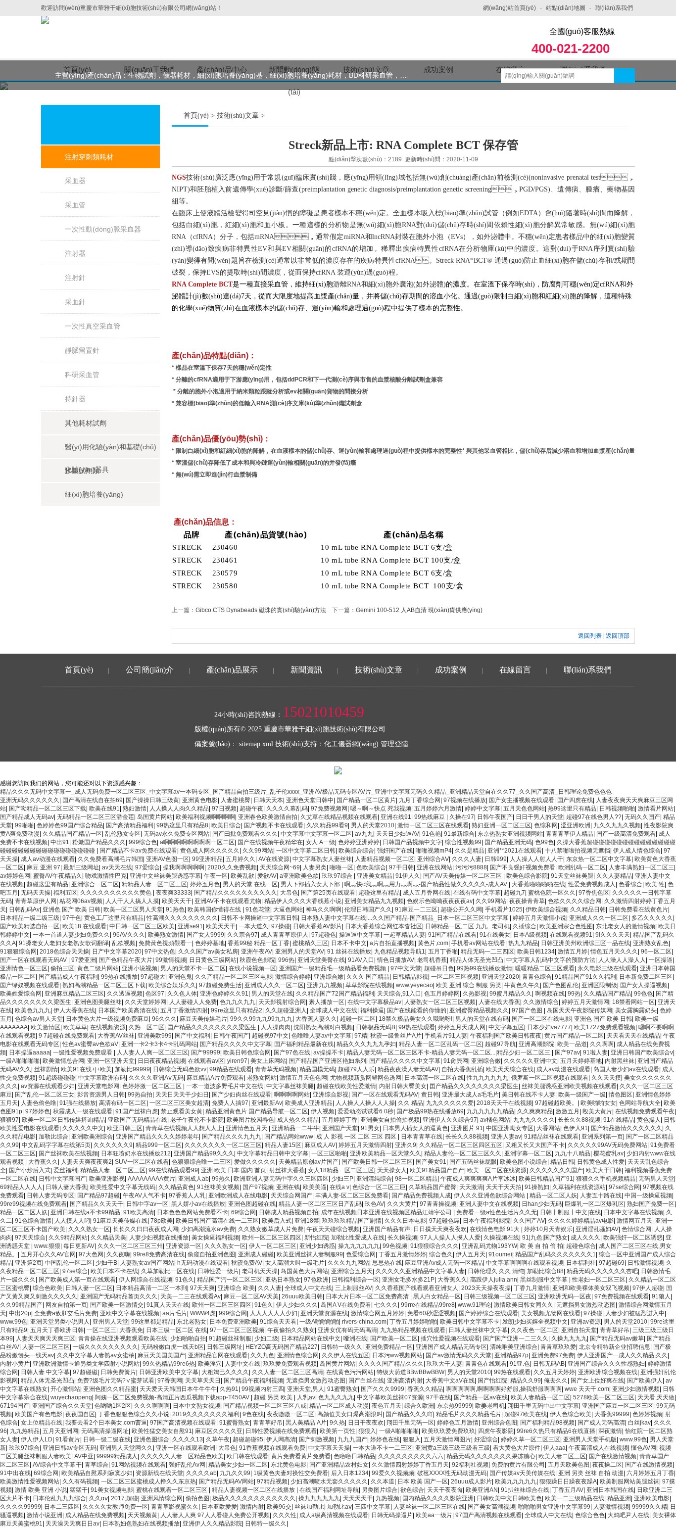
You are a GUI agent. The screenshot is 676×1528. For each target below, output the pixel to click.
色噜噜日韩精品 (354, 1456)
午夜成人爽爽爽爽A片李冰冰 (478, 1178)
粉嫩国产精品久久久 (99, 842)
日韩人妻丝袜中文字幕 (478, 1330)
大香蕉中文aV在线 (450, 1380)
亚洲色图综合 (151, 1439)
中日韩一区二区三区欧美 (142, 926)
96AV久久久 (129, 934)
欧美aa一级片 (434, 1515)
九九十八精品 (572, 1153)
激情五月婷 (572, 951)
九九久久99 (235, 1473)
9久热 (337, 1422)
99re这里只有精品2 (236, 1010)
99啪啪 (24, 825)
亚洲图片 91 (467, 1128)
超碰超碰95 (248, 1439)
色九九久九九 (237, 1002)
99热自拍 (140, 1094)
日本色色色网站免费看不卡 (192, 1212)
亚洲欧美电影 (652, 1498)
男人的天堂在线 (272, 993)
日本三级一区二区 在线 (176, 1330)
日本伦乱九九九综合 (59, 1498)
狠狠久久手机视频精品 (605, 1178)
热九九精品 (523, 943)
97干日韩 (401, 867)
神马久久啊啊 (323, 909)
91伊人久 (407, 875)
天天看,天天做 (656, 1397)
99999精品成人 (117, 1456)
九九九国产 (352, 1439)
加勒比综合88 (545, 1271)
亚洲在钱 (288, 1187)
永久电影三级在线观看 (607, 968)
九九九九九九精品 (490, 1111)
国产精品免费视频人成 (421, 1195)
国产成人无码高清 (601, 1422)
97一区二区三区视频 (237, 1330)
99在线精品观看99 (173, 1170)
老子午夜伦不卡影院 (197, 1119)
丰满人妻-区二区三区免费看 (351, 1195)
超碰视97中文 (270, 1035)
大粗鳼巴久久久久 (225, 1372)
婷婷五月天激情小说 (539, 917)
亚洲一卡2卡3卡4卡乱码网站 (159, 1044)
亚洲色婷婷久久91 (224, 993)
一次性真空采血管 (92, 326)
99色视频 (395, 1245)
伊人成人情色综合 (637, 850)
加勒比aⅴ (339, 1506)
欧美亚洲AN (482, 1489)
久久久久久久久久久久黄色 (116, 892)
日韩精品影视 (410, 976)
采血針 (75, 302)
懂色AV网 (643, 1447)
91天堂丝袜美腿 (572, 875)
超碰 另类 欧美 (274, 1397)
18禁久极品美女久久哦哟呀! (415, 1018)
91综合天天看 (278, 1321)
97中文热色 (160, 951)
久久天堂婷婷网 (145, 1002)
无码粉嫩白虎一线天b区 (172, 1346)
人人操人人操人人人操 (365, 1102)
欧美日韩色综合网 (247, 1052)
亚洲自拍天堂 (579, 1330)
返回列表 (590, 635)
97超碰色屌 (444, 1220)
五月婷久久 (240, 859)
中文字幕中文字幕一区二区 (316, 833)
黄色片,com (433, 943)
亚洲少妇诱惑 (317, 1245)
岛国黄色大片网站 (304, 1271)
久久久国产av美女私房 (208, 951)
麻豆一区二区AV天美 (251, 1296)
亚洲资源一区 (183, 1245)
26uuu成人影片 (471, 1481)
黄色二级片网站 (98, 968)
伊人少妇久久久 (297, 1304)
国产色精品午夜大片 (125, 959)
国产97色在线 (292, 1052)
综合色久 (441, 1254)
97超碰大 (153, 976)
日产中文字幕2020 (117, 951)
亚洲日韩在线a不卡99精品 (85, 1212)
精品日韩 (562, 1161)
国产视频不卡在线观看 (273, 825)
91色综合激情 (33, 1220)
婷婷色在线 (385, 1439)
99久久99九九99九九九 (261, 1018)
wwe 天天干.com (587, 1388)
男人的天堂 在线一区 (250, 884)
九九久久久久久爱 (450, 1102)
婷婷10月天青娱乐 (548, 1229)
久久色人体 (182, 993)
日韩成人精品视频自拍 (288, 1212)
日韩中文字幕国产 (62, 1178)
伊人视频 (323, 1111)
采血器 (75, 181)
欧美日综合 (226, 825)
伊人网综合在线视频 (145, 1279)
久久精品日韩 (588, 909)
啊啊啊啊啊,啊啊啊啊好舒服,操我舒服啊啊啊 (504, 1388)
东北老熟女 (191, 1321)
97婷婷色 (37, 1111)
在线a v (339, 1187)
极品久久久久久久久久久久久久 (253, 1498)
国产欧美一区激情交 (117, 1304)
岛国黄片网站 (155, 816)
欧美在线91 (104, 808)
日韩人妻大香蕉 (66, 1187)
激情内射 (252, 1506)
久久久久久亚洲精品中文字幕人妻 (420, 1271)
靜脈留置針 (82, 350)
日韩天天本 (268, 800)
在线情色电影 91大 (495, 1229)
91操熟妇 (537, 1187)
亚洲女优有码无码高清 (347, 1330)
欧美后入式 (276, 1220)
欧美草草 (75, 1027)
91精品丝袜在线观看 (551, 1136)
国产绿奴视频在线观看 (29, 985)
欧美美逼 (315, 1187)
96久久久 (164, 1018)
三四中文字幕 (372, 1506)
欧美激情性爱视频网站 (29, 1481)
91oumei (500, 1254)
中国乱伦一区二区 (69, 1262)
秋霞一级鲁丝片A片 (396, 1035)
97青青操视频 (438, 1203)
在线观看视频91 (571, 934)
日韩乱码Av (24, 909)
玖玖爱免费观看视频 (290, 1363)
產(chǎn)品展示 (232, 670)
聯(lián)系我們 (614, 7)
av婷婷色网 (15, 875)
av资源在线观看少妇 (48, 1086)
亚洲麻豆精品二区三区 (74, 993)
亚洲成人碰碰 (256, 1254)
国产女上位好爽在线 (597, 1380)
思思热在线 (387, 1262)
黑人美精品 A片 (306, 1422)
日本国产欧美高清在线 (127, 1010)
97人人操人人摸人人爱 (450, 1237)
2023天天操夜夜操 (486, 1288)
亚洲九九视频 (324, 985)
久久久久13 (187, 1439)
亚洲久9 (405, 1145)
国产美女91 (431, 1161)
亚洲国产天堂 (340, 1128)
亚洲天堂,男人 (305, 1388)
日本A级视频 (530, 934)
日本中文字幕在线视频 (633, 1212)
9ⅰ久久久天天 (612, 934)
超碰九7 (514, 892)
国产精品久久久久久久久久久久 (235, 892)
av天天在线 (117, 867)
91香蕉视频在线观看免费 (272, 1447)
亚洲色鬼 (180, 976)
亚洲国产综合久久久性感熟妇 (606, 1363)
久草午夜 (218, 1439)
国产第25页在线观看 (328, 892)
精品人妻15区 (283, 1145)
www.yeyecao (414, 985)
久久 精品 (410, 1102)
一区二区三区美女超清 (179, 1102)
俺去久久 (556, 1380)
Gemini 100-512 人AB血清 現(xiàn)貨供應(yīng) (419, 610)
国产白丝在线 (366, 1380)
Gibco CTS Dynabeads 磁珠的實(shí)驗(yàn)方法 (260, 610)
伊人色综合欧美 (570, 1414)
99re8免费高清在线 (159, 1254)
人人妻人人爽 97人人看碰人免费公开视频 (215, 1515)
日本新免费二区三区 (646, 976)
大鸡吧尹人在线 (628, 1515)
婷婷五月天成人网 (461, 1027)
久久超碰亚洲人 (286, 1010)
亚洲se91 (190, 926)
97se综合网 (624, 1187)
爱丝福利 (65, 1170)
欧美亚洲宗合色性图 (566, 926)
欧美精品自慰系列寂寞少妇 (97, 1473)
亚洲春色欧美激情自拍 (267, 816)
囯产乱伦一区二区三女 (44, 1094)
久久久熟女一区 (89, 1229)
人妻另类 (315, 867)
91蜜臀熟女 (342, 1388)
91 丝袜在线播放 (349, 951)
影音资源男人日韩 (101, 1094)
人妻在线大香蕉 (499, 1002)
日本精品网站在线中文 (310, 1338)
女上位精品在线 (41, 1422)
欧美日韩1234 (536, 951)
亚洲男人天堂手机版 (590, 1439)
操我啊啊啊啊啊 (183, 867)
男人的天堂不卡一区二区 (193, 968)
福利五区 (65, 892)
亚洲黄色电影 (200, 800)
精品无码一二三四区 (487, 951)
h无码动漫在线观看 (202, 1262)
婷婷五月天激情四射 (365, 1145)
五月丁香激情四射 (184, 1010)
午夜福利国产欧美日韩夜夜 (505, 1035)
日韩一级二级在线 (107, 1439)
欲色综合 (412, 1489)
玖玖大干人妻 (444, 1363)
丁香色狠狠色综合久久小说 (133, 1414)
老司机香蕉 (432, 959)
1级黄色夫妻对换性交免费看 (290, 1473)
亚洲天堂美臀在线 (321, 959)
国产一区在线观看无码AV (34, 959)
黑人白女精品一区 (437, 1296)
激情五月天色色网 (303, 1077)
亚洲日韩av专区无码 (70, 1447)
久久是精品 (469, 850)
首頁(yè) (196, 115)
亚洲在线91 (396, 816)
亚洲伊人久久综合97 (450, 1119)
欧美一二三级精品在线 (574, 1498)
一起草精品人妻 (404, 934)
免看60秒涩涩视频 (431, 1313)
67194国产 (14, 1405)
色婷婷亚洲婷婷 (359, 842)
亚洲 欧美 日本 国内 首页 (233, 1170)
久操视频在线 (501, 1237)
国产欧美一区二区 (394, 1338)
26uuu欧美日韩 (302, 1296)
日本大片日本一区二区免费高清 (368, 1296)
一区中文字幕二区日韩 (306, 850)
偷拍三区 (62, 968)
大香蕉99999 (611, 1414)
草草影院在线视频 (369, 985)
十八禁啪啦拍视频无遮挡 (577, 850)
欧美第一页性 (337, 1431)
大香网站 (548, 1128)
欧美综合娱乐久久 (172, 985)
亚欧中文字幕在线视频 (129, 1313)
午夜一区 (216, 875)
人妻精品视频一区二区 (384, 859)
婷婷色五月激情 (458, 1422)
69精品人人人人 (21, 1187)
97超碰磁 (85, 1372)
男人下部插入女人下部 (311, 884)
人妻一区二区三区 (46, 1346)
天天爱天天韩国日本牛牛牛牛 (178, 1388)
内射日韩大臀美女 (403, 1086)
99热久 (221, 1178)
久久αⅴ (98, 1498)
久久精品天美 (108, 1237)
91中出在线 (15, 1473)
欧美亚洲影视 (107, 1178)
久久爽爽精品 (535, 1111)
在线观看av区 (206, 1060)
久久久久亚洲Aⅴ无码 (156, 1077)
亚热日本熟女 (283, 1279)
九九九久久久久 (534, 1119)
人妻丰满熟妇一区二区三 (641, 867)
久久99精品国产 (21, 1304)
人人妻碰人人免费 (193, 1002)
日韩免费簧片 (118, 1372)
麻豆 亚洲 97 (43, 867)
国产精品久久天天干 (96, 1203)
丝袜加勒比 (309, 1506)
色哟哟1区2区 (113, 1405)
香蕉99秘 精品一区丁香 (259, 943)
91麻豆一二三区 (416, 909)
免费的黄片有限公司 (518, 1464)
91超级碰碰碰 (57, 1077)
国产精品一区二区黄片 (366, 800)
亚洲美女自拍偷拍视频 (390, 1119)
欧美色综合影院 (527, 875)
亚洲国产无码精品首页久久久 (118, 1296)
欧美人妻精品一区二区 (540, 1397)
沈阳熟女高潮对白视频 (323, 1027)
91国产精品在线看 (452, 934)
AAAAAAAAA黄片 (151, 1178)
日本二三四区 (62, 1506)
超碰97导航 (500, 1044)
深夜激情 (610, 1431)
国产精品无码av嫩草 (617, 1338)
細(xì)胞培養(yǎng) (94, 494)
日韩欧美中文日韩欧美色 (509, 1498)
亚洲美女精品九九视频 (374, 901)
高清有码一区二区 (122, 1102)
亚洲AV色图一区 (167, 859)
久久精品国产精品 (607, 993)
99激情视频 (170, 959)
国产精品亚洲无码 (508, 842)
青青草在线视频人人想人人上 (184, 1128)
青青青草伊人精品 (569, 833)
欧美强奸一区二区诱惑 (633, 1237)
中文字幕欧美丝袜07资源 (390, 1397)
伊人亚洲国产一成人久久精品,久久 (622, 1355)
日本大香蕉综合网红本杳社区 (383, 926)
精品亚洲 (619, 1498)
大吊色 (289, 892)
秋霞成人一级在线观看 (82, 1111)
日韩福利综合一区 (355, 1279)
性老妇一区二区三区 (599, 1279)
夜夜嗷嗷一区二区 (290, 1414)
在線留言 (515, 670)
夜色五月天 (386, 1405)
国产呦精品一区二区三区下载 (47, 808)
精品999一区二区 (159, 1145)
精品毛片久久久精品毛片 (468, 1414)
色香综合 (630, 884)
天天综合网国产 (291, 1195)
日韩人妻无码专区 (50, 1195)
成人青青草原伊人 (284, 934)
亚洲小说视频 (139, 968)
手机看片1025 (504, 909)
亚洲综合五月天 (352, 1271)
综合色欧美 (47, 1288)
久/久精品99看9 (327, 825)
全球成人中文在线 (333, 1010)
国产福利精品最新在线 (304, 1044)
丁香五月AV (567, 1489)
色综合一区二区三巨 (379, 1187)
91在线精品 (618, 1119)
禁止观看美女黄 (181, 1111)
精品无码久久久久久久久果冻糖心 (490, 1456)
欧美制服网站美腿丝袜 (629, 1481)
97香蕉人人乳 (187, 1195)
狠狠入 (367, 1431)
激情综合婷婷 (293, 976)
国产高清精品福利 (129, 825)
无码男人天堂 (656, 1178)
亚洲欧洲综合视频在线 (607, 1372)
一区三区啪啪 (329, 1153)
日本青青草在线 (421, 1136)
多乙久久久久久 (652, 917)
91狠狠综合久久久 (434, 1245)
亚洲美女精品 (374, 875)
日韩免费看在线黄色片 (638, 909)
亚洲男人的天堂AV (299, 951)
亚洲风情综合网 (162, 1498)
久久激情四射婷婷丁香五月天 (410, 1464)
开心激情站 (65, 1388)
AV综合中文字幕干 (57, 1464)
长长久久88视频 (579, 1119)
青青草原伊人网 (35, 901)
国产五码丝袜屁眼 (473, 1161)
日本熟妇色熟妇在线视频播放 (141, 1523)
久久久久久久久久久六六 (410, 1456)
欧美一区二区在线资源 (497, 1170)
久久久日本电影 (405, 1220)
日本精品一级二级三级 (29, 917)
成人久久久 (585, 1237)
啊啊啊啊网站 (292, 1094)
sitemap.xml (256, 744)
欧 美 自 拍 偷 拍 (541, 1245)
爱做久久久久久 (255, 1161)
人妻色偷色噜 (38, 1102)
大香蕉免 (131, 1330)
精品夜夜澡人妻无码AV (408, 1069)
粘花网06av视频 (80, 901)
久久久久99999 (20, 1506)
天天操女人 (392, 1170)
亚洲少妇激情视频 (636, 1388)
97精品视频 (272, 1481)
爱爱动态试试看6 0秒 (365, 1111)
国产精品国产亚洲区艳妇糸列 (327, 1060)
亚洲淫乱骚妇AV (597, 1229)
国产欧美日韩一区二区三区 (377, 1161)
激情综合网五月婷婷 (377, 1313)
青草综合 (96, 1464)
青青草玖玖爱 (558, 1346)
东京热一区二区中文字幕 (598, 859)
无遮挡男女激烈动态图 (586, 1304)
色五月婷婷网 (442, 993)
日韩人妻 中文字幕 (45, 1372)
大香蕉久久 (43, 1161)
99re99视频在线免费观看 (33, 1203)
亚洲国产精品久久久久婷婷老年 (157, 1136)
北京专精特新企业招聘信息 (614, 1346)
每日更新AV (79, 1245)
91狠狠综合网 (18, 951)
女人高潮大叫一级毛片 (295, 1262)
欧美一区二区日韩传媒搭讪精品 (63, 1119)
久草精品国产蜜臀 (432, 1187)
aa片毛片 (174, 1313)
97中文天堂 (405, 968)
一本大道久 (253, 926)
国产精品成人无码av (27, 816)
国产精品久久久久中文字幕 (235, 1044)
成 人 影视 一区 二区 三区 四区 (357, 1136)
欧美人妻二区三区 (562, 1456)
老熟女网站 (262, 1077)
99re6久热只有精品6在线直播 (556, 1431)
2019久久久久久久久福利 (206, 1414)
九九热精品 (25, 1431)
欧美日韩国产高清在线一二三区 (217, 1220)
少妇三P (342, 1178)
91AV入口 (361, 959)
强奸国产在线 (395, 850)
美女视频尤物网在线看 (550, 1313)
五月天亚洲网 (60, 1431)
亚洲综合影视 (330, 1094)
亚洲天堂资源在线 (324, 1313)
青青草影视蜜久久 (174, 1506)
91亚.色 (520, 1363)
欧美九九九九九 (515, 1481)
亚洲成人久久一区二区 (598, 917)
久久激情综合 (541, 1002)
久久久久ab (201, 1473)
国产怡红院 (492, 1380)
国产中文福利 (192, 1035)
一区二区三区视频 (455, 976)
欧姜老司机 (490, 1405)
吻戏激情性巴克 (106, 875)
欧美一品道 (572, 1044)
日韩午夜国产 (495, 816)
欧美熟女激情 (166, 934)
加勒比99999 (132, 1069)
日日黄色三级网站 (213, 959)
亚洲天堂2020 (500, 976)
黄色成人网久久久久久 (210, 850)
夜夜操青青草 (527, 901)
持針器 (75, 399)
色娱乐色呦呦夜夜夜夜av (440, 901)
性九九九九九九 (487, 1077)
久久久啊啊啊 (152, 1405)
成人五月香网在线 (426, 892)
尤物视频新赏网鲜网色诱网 (365, 1077)
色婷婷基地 (210, 943)
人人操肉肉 (275, 1027)
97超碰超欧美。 (556, 1102)
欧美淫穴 (210, 1363)
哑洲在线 (355, 1338)
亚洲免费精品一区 (389, 1346)
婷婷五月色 (205, 884)
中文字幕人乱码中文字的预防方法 (550, 959)
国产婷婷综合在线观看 (488, 1313)
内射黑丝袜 (619, 1060)
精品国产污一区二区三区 (229, 1279)
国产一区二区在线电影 (541, 1018)
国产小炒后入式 (29, 1170)
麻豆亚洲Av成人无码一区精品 (444, 1262)
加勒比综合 (53, 1136)
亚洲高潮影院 (536, 1044)
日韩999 (495, 859)
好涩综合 (486, 1439)
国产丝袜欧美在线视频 (68, 1153)
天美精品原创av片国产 (308, 1161)
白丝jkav (639, 1422)
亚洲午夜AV (256, 951)
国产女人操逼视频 (644, 985)
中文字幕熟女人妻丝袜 (322, 859)
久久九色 (262, 1355)
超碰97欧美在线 (525, 1414)
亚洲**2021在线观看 (514, 850)
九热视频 (387, 1498)
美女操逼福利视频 (215, 1237)
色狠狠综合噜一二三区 (201, 1161)
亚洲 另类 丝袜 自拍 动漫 (591, 1473)
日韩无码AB (549, 1363)
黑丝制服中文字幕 (544, 1279)
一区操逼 (661, 959)
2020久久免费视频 (232, 867)
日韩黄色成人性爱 (601, 1161)
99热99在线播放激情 (484, 968)
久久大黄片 (402, 1203)
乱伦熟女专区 (123, 833)
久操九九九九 (569, 1338)
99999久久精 (649, 1506)
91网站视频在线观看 (138, 1464)
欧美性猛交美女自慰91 (162, 1431)
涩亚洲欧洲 (575, 825)
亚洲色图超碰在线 (252, 1203)
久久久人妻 (467, 859)
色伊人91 (575, 1128)
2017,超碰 (124, 1498)
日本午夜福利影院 (486, 1220)
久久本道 (382, 1481)
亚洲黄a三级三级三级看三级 (452, 1447)
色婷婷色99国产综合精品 (70, 825)
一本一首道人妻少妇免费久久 (71, 934)
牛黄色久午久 (522, 985)
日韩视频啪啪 (617, 808)
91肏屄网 (455, 1060)
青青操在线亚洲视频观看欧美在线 (122, 1338)
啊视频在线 (550, 993)
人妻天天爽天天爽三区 (45, 1338)
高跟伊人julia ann (493, 1279)
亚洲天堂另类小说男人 (60, 1321)
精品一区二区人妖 (553, 1195)
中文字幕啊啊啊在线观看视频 (524, 1262)
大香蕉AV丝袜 (116, 1035)
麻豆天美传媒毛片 (203, 1018)
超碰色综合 (581, 1245)
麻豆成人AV (320, 1145)
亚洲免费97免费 (552, 1355)
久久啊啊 (602, 1044)
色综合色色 (590, 1515)
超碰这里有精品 (47, 884)
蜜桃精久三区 (310, 943)
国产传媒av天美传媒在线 (522, 1473)
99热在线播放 (119, 976)
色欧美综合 (371, 867)
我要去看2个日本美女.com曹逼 (106, 1422)
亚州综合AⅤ (433, 859)
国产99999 (205, 1052)
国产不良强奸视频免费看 (522, 867)
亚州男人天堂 (110, 1321)
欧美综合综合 (356, 850)
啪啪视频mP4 (434, 850)
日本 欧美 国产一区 (422, 1481)
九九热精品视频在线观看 (412, 1330)
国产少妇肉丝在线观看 (241, 1094)
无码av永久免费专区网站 (176, 833)
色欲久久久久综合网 (574, 901)
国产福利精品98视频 (547, 1422)
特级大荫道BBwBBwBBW (410, 1372)
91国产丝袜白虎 (136, 1111)
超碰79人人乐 (356, 1069)
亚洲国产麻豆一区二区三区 (617, 1405)
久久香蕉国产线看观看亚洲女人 (416, 1288)
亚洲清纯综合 (374, 1178)
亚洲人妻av (506, 1136)
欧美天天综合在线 (509, 1069)
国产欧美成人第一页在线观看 (77, 1279)
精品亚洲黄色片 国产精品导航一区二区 (256, 1111)
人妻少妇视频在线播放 (159, 1237)
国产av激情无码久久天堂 (458, 1355)
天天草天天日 (203, 1380)
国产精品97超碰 (98, 1195)
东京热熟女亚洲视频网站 (510, 833)
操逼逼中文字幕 (360, 934)
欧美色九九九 (32, 1010)
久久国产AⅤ (529, 1220)
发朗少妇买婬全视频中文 (535, 1321)
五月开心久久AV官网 (48, 1254)
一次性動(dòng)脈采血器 (103, 229)
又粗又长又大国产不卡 (535, 1145)
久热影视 (474, 993)
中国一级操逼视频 (648, 1195)
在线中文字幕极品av (374, 1002)
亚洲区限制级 (599, 985)
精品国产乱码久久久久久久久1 (555, 1254)
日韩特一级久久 (341, 1346)
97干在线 (438, 1397)
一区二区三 (101, 1330)
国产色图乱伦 (561, 985)
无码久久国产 (642, 816)
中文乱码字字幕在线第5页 (56, 1145)
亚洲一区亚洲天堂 (111, 1060)
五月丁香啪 (443, 951)
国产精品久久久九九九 (231, 1136)
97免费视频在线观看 (621, 1296)
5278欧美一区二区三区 (603, 1397)
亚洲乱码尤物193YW (489, 1245)
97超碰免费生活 (220, 985)
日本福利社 (581, 1262)
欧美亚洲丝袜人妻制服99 (310, 1254)
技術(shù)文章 (238, 115)
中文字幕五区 (506, 1027)
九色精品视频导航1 (399, 951)
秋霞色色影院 (257, 959)
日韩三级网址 (224, 1346)
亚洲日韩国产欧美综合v (642, 1052)
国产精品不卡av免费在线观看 (138, 850)
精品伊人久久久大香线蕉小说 (302, 901)
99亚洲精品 (207, 859)
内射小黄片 (15, 1363)
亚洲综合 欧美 (236, 1288)
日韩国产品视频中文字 (412, 842)
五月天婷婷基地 (581, 1060)
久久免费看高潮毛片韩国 (110, 859)
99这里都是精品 (152, 1321)
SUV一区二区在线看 (142, 1161)
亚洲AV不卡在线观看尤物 (227, 901)
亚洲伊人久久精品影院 (212, 1523)
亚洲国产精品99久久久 (204, 1153)
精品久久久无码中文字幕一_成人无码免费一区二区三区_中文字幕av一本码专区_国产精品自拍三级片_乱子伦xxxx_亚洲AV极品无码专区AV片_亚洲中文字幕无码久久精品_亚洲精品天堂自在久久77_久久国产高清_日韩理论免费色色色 (306, 791)
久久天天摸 (606, 1077)
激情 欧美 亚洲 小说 (41, 1489)
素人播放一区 (326, 1002)
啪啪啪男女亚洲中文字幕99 (554, 1506)
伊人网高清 (281, 1439)
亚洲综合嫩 (328, 976)
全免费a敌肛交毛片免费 (65, 1313)
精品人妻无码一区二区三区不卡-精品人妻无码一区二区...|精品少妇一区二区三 (449, 1052)
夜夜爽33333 (173, 892)
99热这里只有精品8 (182, 825)
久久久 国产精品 (367, 976)
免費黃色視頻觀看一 (165, 943)
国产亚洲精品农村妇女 (339, 1464)
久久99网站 (257, 850)
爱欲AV (267, 875)
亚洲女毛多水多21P (408, 1279)
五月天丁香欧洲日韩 (57, 1330)
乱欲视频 (124, 943)
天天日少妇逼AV (397, 833)
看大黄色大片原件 (516, 1447)
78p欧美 (161, 1220)
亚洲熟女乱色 (651, 943)
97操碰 (280, 926)
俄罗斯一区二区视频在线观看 (549, 1077)
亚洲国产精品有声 (386, 1229)
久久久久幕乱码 (287, 808)
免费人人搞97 (230, 1102)
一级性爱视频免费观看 (83, 1052)
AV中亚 (84, 1456)
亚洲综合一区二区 (95, 884)
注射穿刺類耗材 (89, 157)
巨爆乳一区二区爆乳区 (594, 1203)
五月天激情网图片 (447, 1439)
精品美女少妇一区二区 (238, 1464)
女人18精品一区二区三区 (341, 1170)
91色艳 (431, 833)
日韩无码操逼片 (392, 1515)
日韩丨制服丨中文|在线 (570, 1212)
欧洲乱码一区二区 (582, 867)
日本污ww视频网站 (397, 1355)
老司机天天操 (260, 1271)
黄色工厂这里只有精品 (114, 917)
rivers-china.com (364, 1321)
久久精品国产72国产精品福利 (335, 993)
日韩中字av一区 (147, 1203)
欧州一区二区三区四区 (271, 1237)
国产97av (567, 1052)
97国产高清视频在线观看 (183, 1422)
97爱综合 (147, 867)
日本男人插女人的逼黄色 (415, 1128)
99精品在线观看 (230, 1069)
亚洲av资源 (586, 1321)
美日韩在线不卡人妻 (528, 1094)
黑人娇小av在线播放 (198, 1203)
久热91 (229, 1388)
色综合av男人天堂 (39, 1018)
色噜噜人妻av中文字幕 (321, 1035)
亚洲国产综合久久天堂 (62, 1405)
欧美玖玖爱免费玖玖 (448, 1431)
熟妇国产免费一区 (651, 1203)
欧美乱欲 (242, 875)
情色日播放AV (395, 959)
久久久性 (284, 1515)
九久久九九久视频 (617, 825)
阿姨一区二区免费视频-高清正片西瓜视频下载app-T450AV (173, 1397)
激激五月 (567, 1111)
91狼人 (661, 1296)
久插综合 (524, 926)
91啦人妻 (595, 1052)
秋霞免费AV (246, 1262)
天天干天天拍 (504, 1187)
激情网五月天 (634, 1220)
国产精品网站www (288, 1136)
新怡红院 (316, 1237)
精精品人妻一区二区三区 (154, 884)
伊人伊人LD (36, 1439)
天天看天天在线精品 (633, 1035)
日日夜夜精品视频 (161, 1060)
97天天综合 (30, 1237)
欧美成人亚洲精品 (309, 1102)
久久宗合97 (242, 934)
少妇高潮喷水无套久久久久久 (329, 1481)
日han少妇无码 (542, 1203)
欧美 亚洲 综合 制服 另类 (468, 985)
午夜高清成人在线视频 (598, 1447)
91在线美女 (495, 934)
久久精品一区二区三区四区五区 (460, 1145)
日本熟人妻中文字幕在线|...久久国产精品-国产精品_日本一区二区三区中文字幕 (405, 917)
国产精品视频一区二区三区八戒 (264, 1405)
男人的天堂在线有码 (482, 1018)
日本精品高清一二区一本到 (151, 1288)
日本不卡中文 (349, 943)
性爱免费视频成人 (592, 884)
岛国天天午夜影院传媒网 (579, 1010)
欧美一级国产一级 (582, 1094)
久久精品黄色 (176, 1187)
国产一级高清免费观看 (626, 833)
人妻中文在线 (242, 1363)
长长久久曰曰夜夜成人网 (145, 1229)
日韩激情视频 (645, 1262)
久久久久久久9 (113, 1145)
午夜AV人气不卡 (144, 1195)
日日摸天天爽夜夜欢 (440, 1229)
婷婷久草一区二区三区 (530, 1439)
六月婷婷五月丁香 (650, 1473)
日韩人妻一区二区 (89, 1288)
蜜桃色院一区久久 (552, 892)
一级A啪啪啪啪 (20, 1060)
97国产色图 (528, 1010)
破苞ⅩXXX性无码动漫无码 (451, 1473)
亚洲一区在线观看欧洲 (185, 1447)
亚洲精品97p (511, 1355)
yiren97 (237, 1060)
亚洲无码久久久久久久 (29, 800)
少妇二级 (266, 1338)
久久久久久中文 (83, 1128)
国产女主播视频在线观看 (521, 800)
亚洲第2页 (28, 1262)
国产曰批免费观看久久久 (245, 833)
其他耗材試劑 (85, 423)
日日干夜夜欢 (366, 1422)
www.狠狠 (47, 1245)
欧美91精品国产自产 (437, 1170)
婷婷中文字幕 (482, 808)
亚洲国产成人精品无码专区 (451, 1346)
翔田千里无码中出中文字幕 (543, 1405)
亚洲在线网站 (434, 867)
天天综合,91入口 (399, 993)
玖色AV (374, 1203)
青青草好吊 (614, 1330)
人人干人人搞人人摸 (132, 901)
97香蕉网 (169, 1380)
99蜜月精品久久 (510, 993)
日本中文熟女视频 (196, 1405)
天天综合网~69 (280, 867)
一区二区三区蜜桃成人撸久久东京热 (148, 1481)
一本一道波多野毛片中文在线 (224, 1086)
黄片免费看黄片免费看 (301, 1456)
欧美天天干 (177, 901)
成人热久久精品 (298, 1119)
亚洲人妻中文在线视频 (489, 1203)
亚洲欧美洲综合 (92, 1136)
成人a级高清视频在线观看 (333, 1515)
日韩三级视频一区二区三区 (499, 1296)
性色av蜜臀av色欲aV (90, 1044)
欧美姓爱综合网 (21, 993)
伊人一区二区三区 (272, 1245)
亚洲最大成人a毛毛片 (470, 1094)
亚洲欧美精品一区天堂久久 (385, 1153)
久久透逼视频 (125, 993)
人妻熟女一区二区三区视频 (440, 1002)
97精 (360, 1035)
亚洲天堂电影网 (98, 1086)
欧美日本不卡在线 (114, 1271)
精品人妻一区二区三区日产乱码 (320, 1203)
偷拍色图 (197, 1498)
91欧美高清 (138, 1212)
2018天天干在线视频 (504, 1102)
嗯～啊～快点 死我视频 (380, 808)
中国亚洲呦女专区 (509, 1128)
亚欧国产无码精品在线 (137, 1119)
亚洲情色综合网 (298, 1355)
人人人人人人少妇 (273, 1313)
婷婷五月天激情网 (585, 1002)
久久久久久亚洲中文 (530, 1060)
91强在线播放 (77, 1102)
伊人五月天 (470, 1254)
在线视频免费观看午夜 (645, 1111)
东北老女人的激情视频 (625, 926)
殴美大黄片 (597, 1111)
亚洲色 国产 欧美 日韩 (71, 909)
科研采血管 (82, 375)
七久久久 (386, 1304)
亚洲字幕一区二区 (528, 1153)
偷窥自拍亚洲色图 (211, 1254)
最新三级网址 (81, 867)
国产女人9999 (205, 934)
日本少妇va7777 (549, 1027)
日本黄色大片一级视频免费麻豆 (107, 1018)
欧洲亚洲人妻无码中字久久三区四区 (281, 1178)
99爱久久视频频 (393, 1473)
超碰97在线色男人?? (594, 816)
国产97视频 (257, 1187)
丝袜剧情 (46, 1069)
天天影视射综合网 (282, 1002)
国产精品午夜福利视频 (253, 1380)
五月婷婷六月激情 (438, 808)
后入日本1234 (350, 1473)
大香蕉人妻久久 (316, 1018)
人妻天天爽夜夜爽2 (86, 1161)
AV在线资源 (274, 859)
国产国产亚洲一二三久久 (515, 1338)
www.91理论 (474, 1304)
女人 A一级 (320, 842)
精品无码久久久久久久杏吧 (602, 1271)
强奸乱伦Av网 (187, 1464)
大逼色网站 (288, 909)
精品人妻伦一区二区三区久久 (462, 1153)
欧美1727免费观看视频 (604, 1027)
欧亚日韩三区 (125, 1128)
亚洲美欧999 (155, 1035)
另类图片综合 (379, 1489)
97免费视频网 (329, 808)
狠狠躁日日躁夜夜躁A (568, 1481)
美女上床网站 (268, 1060)
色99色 (544, 842)
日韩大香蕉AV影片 (317, 926)
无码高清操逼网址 (105, 1431)
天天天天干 (358, 1498)
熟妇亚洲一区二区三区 (501, 825)
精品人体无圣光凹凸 (476, 959)
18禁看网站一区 (633, 1002)
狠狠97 (9, 1119)
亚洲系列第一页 (602, 1136)
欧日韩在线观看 (247, 1456)
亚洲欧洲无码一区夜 (564, 1296)
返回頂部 (617, 635)
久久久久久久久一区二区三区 (223, 1145)
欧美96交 (279, 1506)
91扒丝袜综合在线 (525, 1489)
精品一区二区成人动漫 (339, 1405)
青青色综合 (537, 976)
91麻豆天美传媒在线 (120, 1220)
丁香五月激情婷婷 (402, 1254)
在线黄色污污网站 (350, 1372)
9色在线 (253, 1414)
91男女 (370, 1128)
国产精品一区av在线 (481, 1397)
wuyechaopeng (71, 1397)
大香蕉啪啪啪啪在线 (538, 884)
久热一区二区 (146, 1027)
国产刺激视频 (317, 1439)
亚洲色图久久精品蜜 (110, 1388)
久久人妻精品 (614, 875)
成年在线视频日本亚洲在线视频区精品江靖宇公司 (387, 1212)
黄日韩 (430, 1094)
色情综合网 (636, 1229)
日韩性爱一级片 (218, 1271)
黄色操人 (649, 1119)
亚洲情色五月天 (247, 1128)
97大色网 (91, 1254)
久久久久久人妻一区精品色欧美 (182, 1456)
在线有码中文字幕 (477, 892)
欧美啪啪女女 (598, 1102)
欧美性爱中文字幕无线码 (122, 1187)
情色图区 (620, 1094)
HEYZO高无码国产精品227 (281, 1346)
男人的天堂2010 (372, 825)
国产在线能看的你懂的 (416, 1010)
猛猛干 (79, 1489)
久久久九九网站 (348, 1262)
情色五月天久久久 (614, 951)
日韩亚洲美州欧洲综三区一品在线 (585, 943)
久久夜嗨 (118, 1254)
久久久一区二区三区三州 (130, 1245)
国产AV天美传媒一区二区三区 (463, 875)
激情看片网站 (656, 808)
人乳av (306, 1397)
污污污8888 (471, 867)
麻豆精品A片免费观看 (215, 1077)
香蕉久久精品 (425, 1388)
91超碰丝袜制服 (230, 1338)
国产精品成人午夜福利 (68, 976)
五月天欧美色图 (568, 1464)
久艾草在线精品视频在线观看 (339, 816)
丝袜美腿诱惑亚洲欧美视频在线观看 (569, 1086)
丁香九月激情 (531, 1288)
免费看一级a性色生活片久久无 (496, 1212)
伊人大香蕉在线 (74, 1010)
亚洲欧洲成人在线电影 (238, 1195)
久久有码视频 (80, 1481)
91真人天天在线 (167, 1304)
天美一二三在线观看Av (190, 1296)
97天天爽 (202, 1288)
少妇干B (106, 1262)
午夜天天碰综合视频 (333, 1229)
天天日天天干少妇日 (182, 1094)
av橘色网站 (495, 1119)
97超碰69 (612, 1262)
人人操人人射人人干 (536, 859)
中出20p (20, 1313)
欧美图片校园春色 (250, 1119)
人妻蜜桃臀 (235, 800)
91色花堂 (257, 909)
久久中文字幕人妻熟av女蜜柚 (96, 1355)
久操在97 (461, 816)
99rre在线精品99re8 (428, 1304)
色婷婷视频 (647, 1414)
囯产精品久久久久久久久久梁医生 (212, 1027)
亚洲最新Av (266, 1102)
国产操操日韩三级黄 (152, 800)
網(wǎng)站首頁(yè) (509, 7)
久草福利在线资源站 (579, 1187)
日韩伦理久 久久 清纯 (496, 1271)
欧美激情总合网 (63, 1060)
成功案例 (451, 670)
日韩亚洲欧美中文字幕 (168, 1372)
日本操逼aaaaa (29, 1052)
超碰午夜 (251, 808)
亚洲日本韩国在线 (610, 1489)
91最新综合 (459, 833)
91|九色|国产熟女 (545, 1237)
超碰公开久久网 (461, 909)
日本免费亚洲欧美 (233, 1321)
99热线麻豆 (430, 816)
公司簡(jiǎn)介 (150, 670)
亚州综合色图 (499, 1422)
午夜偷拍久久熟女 (291, 1330)
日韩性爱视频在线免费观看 (281, 1431)
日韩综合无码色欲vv (179, 1069)
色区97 (154, 993)
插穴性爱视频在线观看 (450, 1338)
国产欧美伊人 (645, 1380)
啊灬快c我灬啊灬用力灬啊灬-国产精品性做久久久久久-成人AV (426, 884)
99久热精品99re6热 (169, 1363)
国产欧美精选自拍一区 (29, 926)
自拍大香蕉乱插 (462, 1069)
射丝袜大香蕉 (287, 1170)
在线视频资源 (108, 1027)
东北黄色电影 (288, 1464)
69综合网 (243, 1212)
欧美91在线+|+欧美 (86, 1069)
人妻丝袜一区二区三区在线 (429, 1506)
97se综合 (75, 1271)
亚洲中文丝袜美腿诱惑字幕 (165, 875)
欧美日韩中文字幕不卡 (469, 1321)
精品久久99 (525, 1380)
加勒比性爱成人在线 (358, 1237)
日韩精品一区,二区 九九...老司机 (467, 926)
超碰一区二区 (358, 1018)
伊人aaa (554, 1447)
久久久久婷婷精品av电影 (581, 1220)
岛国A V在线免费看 (346, 1304)
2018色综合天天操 (64, 951)
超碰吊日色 (439, 968)
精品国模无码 (317, 1069)
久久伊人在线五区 (345, 1355)
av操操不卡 (328, 1052)
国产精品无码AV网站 (226, 1481)
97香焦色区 (594, 892)
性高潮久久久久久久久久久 (182, 917)
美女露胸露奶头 (636, 1010)
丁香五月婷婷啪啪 (413, 1321)
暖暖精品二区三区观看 (545, 968)
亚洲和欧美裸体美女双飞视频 (590, 1288)
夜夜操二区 (607, 1464)
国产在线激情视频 (612, 1456)
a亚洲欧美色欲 (299, 875)
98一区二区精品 (416, 1178)
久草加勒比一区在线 (167, 1271)
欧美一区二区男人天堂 (133, 909)
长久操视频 (402, 1237)
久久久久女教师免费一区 (115, 1506)
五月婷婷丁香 (339, 1119)
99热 (574, 993)
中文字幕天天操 (329, 1447)
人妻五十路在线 (601, 1195)
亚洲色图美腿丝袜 (98, 1002)
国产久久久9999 (382, 1388)
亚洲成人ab (193, 1178)
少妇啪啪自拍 (188, 1338)
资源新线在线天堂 (159, 1473)
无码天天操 (35, 892)
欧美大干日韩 (604, 1170)
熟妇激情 (134, 808)
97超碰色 (323, 934)
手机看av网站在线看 (478, 943)
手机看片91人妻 (446, 1035)
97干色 (71, 917)
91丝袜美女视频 (218, 1187)
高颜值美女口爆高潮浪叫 (350, 1414)
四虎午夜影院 (496, 1431)
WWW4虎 (203, 1313)
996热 (286, 959)
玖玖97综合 (338, 875)
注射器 (75, 253)
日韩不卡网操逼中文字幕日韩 (259, 917)
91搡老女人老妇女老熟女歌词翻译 (64, 943)
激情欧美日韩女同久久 (523, 1304)
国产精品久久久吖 (409, 1414)
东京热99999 (454, 1405)
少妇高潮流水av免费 (208, 1229)
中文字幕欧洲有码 (102, 1077)
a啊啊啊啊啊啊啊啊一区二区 (197, 842)
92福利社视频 (470, 1464)
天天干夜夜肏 (445, 1489)
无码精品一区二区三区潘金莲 (95, 816)
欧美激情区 (45, 1027)
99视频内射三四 (262, 1388)
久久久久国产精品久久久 (391, 1363)
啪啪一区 (341, 867)
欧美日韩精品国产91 (546, 1178)
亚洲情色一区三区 (24, 968)
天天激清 (471, 1187)
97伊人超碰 (647, 1288)
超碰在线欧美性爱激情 (346, 1086)
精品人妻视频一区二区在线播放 (254, 1489)
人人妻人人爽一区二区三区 (152, 1052)
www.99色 (13, 1321)
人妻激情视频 (611, 1506)
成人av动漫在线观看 (48, 859)
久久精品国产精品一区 (72, 833)
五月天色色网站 (524, 808)
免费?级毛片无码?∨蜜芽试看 (115, 1380)
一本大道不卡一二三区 (382, 1447)
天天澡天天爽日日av (72, 1523)
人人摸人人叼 (72, 1220)
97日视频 (224, 808)
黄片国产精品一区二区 (574, 1035)
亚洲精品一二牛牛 (295, 1128)
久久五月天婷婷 (554, 1372)
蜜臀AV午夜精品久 (57, 875)
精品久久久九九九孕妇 (366, 1044)
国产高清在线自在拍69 (92, 800)
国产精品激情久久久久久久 (626, 1128)
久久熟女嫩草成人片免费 (270, 1229)
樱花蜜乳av (608, 1153)
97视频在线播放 (464, 800)
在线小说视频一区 (252, 968)
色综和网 (546, 825)
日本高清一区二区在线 (434, 1077)
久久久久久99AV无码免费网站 (607, 1145)
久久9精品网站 (68, 1237)
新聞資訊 (306, 670)
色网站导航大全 (640, 1102)
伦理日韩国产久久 (368, 909)
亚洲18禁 (306, 1220)
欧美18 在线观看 (84, 926)
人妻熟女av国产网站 (147, 1262)
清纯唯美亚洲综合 (513, 1346)
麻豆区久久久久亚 (218, 1431)
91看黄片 (67, 1439)
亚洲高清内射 (405, 1380)
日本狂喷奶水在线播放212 (136, 1153)
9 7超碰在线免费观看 (67, 1035)
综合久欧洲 (419, 1405)
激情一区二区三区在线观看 (433, 825)
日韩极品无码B (375, 1027)
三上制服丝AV (353, 1288)
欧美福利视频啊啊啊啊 (205, 816)
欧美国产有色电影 (38, 1414)
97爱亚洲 (83, 959)
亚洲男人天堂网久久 (126, 1447)
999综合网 (233, 1313)
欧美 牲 (655, 884)
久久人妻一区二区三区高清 (287, 1372)
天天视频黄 (142, 1515)
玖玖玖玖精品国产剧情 (352, 1220)
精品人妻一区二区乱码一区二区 (440, 1044)
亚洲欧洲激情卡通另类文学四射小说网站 (86, 1363)
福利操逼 (372, 1010)
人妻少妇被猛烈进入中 (635, 1313)
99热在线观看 (416, 1027)
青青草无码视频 (275, 1069)
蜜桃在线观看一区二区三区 (172, 1489)
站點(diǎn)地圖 (565, 7)
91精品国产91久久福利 (585, 976)
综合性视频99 (463, 842)
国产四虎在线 (575, 800)
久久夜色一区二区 (534, 1330)
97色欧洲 (316, 1279)
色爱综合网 (361, 1254)
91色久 (184, 1279)
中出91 (59, 842)
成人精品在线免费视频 (95, 1515)
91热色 (175, 909)
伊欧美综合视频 (546, 909)
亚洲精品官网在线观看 (217, 1355)
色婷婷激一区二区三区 (152, 1086)
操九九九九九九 (359, 1245)
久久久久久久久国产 (556, 1170)
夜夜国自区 (80, 1414)
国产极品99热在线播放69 (430, 1111)
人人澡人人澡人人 (622, 959)
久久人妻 (270, 1288)
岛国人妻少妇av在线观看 (626, 1069)
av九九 (364, 833)
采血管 (75, 205)
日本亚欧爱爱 (219, 1506)
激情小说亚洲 (44, 1515)
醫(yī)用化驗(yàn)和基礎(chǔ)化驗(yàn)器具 (110, 450)
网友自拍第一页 (66, 1304)
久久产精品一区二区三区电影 (233, 976)
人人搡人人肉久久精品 (179, 808)
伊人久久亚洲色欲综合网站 (490, 1195)
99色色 (643, 993)
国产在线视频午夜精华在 (270, 842)
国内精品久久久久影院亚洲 (438, 1498)
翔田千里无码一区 (410, 1422)
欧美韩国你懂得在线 (215, 909)
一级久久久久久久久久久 (105, 1346)
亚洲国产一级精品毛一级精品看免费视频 (333, 968)
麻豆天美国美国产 (161, 1355)
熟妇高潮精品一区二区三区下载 (103, 985)
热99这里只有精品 (572, 808)
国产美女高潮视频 (491, 1506)
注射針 (75, 278)
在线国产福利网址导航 (329, 1489)
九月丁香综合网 (419, 800)
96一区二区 (656, 951)
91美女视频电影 (112, 1489)
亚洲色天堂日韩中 (310, 800)
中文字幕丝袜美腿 (290, 1086)
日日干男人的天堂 (539, 816)
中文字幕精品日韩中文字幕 (272, 1153)
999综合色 (143, 842)
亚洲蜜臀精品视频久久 (479, 1010)
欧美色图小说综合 (523, 1161)
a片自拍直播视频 (392, 943)
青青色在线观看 (486, 1363)
